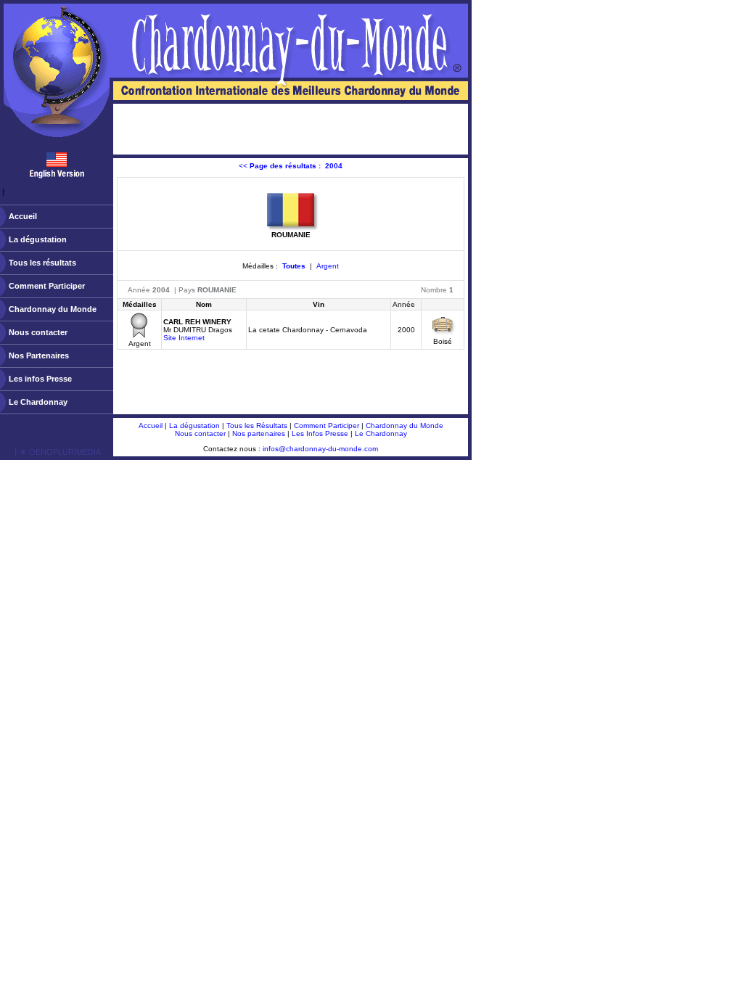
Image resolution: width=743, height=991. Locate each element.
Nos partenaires (258, 433)
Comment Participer (47, 285)
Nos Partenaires (39, 355)
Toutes (293, 266)
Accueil (23, 216)
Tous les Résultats (256, 425)
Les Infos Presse (320, 433)
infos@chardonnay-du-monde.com (320, 449)
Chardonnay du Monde (53, 309)
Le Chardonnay (38, 402)
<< (290, 166)
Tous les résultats (42, 262)
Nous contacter (38, 332)
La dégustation (38, 239)
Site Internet (184, 338)
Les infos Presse (40, 378)
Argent (327, 266)
